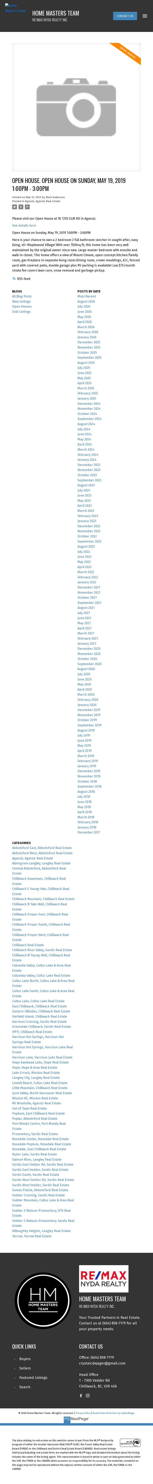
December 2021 (88, 587)
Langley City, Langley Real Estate (36, 1078)
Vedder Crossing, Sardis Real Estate (38, 1195)
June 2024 (84, 434)
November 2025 (88, 347)
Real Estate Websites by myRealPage (113, 1413)
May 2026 (84, 317)
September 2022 (89, 541)
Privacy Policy (83, 1413)
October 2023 (87, 475)
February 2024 (87, 455)
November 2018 (88, 776)
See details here (24, 225)
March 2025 (85, 388)
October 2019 (87, 720)
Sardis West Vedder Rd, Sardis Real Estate (43, 1180)
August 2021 (86, 608)
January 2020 (86, 705)
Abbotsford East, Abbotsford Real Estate (42, 848)
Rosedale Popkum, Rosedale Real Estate (41, 1144)
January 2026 (86, 337)
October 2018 (87, 781)
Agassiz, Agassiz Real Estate (42, 201)
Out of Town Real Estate (29, 1108)
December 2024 (88, 404)
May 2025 (84, 378)
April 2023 (84, 506)
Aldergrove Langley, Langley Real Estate (41, 863)
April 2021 (84, 628)
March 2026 (85, 327)
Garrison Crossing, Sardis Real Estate (39, 1022)
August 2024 (86, 424)
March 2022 (85, 572)
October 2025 (87, 352)
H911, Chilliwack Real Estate (32, 1032)
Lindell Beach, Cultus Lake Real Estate (40, 1083)
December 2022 (88, 526)
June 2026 (84, 312)
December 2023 (88, 465)
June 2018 (84, 802)
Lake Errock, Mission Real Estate (36, 1073)
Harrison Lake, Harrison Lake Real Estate (42, 1057)
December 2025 (88, 342)
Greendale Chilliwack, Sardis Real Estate (41, 1027)
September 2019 (89, 725)
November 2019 (88, 715)
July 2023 (83, 490)
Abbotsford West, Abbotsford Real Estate (42, 853)
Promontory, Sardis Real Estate (35, 1134)
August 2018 (86, 792)
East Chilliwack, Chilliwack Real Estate (39, 1006)
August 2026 (86, 301)
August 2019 (86, 730)
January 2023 (86, 521)
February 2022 (87, 577)
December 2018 (88, 771)
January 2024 (86, 460)
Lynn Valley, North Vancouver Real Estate (42, 1093)
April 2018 (84, 812)
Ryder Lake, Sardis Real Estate (34, 1154)
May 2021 (84, 623)
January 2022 (86, 582)
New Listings (21, 301)
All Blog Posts (22, 296)
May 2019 (84, 745)
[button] (125, 16)
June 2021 (84, 618)
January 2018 (86, 827)
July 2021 (83, 613)
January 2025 (86, 398)
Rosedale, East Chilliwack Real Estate (39, 1149)
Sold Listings (21, 312)
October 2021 (87, 597)
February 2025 (87, 393)
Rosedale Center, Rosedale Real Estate (40, 1139)
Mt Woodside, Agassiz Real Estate (36, 1103)
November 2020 (89, 654)
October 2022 (87, 536)
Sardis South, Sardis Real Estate (35, 1175)
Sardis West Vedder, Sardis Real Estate (40, 1185)
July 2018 (83, 797)
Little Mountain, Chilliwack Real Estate (40, 1088)
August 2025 (86, 363)
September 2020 (89, 664)
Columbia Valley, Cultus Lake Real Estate (41, 975)
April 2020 (84, 689)
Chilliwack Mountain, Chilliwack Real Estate (43, 899)
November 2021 (88, 592)
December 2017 (88, 832)
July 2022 (83, 552)
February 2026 (87, 332)
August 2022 (86, 546)
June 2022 (84, 557)
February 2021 (87, 638)
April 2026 (84, 322)
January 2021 (86, 644)
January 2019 (86, 766)
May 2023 (84, 501)
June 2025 (84, 373)
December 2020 (88, 649)
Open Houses (22, 306)
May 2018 (84, 807)
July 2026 (83, 306)
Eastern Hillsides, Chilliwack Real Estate (41, 1011)
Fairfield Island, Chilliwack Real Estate (39, 1016)
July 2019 (83, 735)
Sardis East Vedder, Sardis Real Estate (40, 1170)
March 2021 (85, 633)
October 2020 (87, 659)
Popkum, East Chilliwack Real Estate (38, 1113)
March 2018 (85, 817)
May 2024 (84, 439)
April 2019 (84, 751)
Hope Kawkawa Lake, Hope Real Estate (40, 1062)
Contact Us (125, 16)
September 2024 (89, 419)
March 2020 (85, 694)
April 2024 (84, 444)
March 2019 (85, 756)
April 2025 (84, 383)
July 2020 (83, 674)
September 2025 (89, 357)
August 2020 (86, 669)
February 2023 (87, 516)
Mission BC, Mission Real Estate (35, 1098)
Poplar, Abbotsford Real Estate (34, 1119)
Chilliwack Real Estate (28, 945)
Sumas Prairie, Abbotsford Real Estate (40, 1190)
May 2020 (84, 684)
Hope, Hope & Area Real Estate (34, 1067)
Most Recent (86, 296)
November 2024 (89, 409)
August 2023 (86, 485)
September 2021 (89, 603)
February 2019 (87, 761)
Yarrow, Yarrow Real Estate (31, 1236)
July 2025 (83, 368)
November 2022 (88, 531)
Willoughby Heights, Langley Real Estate (41, 1231)
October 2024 (87, 414)
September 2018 (89, 786)
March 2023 (85, 511)
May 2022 (84, 562)
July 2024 (83, 429)
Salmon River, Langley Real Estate (37, 1159)
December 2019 (88, 710)
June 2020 (84, 679)
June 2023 (84, 495)
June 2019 (84, 740)
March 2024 (85, 449)
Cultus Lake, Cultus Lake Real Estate (38, 1001)
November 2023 (88, 470)
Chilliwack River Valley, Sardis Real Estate (42, 950)
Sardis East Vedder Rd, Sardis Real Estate (42, 1164)
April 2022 (84, 567)
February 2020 (87, 700)
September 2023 (89, 480)
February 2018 (87, 822)
